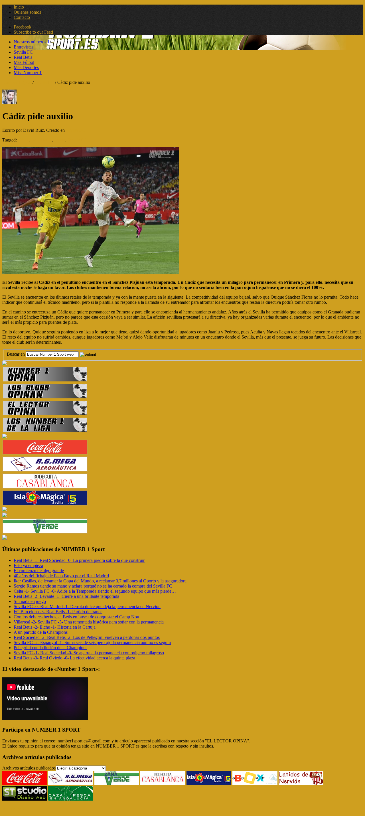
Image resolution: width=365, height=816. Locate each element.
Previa (59, 139)
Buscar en (16, 354)
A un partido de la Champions (41, 632)
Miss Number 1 (28, 72)
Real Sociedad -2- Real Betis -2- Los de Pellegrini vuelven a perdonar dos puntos (87, 637)
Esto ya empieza (28, 565)
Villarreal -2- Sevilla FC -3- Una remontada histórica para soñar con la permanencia (89, 621)
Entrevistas (23, 46)
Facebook (22, 27)
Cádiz (23, 139)
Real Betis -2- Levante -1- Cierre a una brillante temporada (66, 596)
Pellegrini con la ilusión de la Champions (50, 647)
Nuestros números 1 (32, 41)
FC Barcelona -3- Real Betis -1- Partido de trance (58, 611)
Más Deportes (26, 67)
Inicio (19, 7)
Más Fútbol (24, 62)
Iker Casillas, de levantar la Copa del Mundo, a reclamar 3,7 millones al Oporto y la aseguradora (100, 580)
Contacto (22, 17)
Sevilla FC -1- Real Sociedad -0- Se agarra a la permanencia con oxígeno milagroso (89, 652)
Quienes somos (27, 12)
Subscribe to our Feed (33, 32)
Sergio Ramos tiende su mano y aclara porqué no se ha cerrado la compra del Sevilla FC (93, 586)
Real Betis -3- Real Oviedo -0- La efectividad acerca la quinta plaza (74, 657)
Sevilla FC (23, 52)
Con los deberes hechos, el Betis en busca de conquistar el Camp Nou (76, 616)
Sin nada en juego (30, 601)
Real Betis (23, 57)
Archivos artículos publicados (29, 768)
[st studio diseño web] (24, 799)
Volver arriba (14, 808)
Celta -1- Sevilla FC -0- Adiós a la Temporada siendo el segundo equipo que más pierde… (95, 591)
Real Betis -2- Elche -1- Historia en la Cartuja (55, 627)
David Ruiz (41, 139)
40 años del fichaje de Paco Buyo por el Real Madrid (61, 575)
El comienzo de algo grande (39, 570)
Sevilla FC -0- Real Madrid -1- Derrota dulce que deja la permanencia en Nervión (87, 606)
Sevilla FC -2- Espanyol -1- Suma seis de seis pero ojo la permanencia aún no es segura (92, 642)
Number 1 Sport (16, 82)
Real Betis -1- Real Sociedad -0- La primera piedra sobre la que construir (79, 560)
